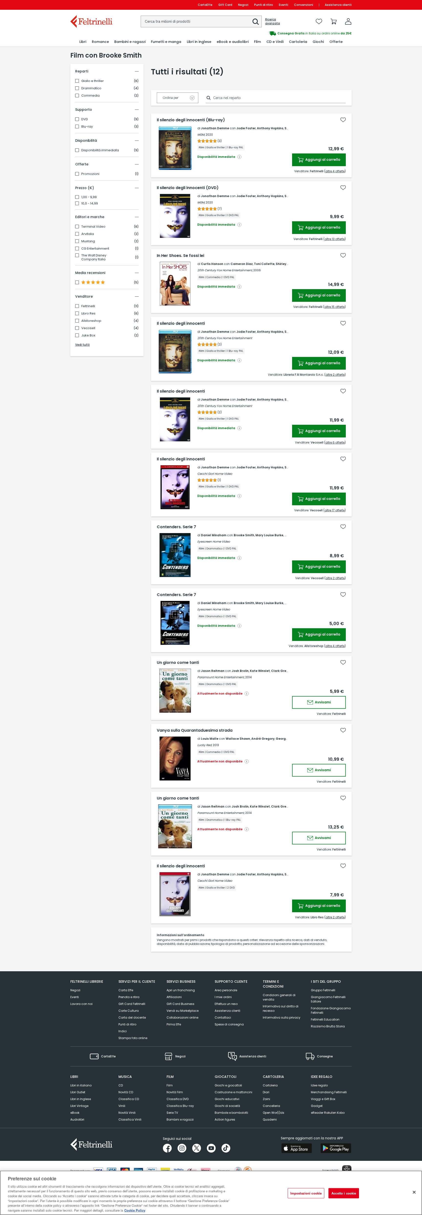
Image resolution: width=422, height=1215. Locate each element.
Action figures (225, 1119)
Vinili (121, 1106)
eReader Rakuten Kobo (328, 1113)
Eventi (283, 5)
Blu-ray (87, 127)
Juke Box (88, 335)
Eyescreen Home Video (213, 541)
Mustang (88, 241)
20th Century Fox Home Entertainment (224, 338)
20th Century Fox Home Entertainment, (225, 270)
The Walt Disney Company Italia (93, 257)
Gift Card (225, 5)
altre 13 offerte (335, 239)
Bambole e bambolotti (231, 1113)
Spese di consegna (229, 1024)
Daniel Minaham (213, 535)
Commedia (90, 96)
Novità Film (175, 1092)
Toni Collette (264, 264)
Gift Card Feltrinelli (131, 1004)
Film (170, 1085)
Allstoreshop (91, 321)
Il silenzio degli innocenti (181, 323)
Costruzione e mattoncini (233, 1092)
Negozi (243, 5)
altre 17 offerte (335, 510)
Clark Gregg (281, 671)
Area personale (226, 990)
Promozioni (90, 174)
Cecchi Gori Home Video (214, 474)
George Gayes (287, 739)
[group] (281, 33)
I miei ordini (223, 997)
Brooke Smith (244, 535)
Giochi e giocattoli (228, 1085)
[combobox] (201, 21)
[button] (256, 22)
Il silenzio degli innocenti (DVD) (188, 188)
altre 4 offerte (335, 171)
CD (120, 1085)
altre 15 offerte (334, 307)
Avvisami (322, 702)
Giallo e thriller (92, 81)
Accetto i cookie (343, 1193)
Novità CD (125, 1092)
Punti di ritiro (263, 5)
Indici (122, 1031)
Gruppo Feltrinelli (323, 990)
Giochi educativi (227, 1099)
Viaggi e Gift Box (323, 1099)
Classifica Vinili (129, 1119)
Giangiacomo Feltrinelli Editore (328, 999)
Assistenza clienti (338, 5)
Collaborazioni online (182, 1017)
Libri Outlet (77, 1092)
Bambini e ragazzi (180, 1119)
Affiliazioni (174, 997)
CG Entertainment (95, 249)
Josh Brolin (240, 671)
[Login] (348, 21)
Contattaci (223, 1017)
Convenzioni (303, 5)
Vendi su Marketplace (183, 1011)
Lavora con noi (81, 1004)
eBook (74, 1113)
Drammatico (91, 88)
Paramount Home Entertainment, (220, 677)
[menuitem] (83, 42)
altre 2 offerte (335, 375)
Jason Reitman (212, 671)
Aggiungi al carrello (322, 159)
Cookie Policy (134, 1210)
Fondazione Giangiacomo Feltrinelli (331, 1010)
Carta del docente (132, 1017)
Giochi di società (227, 1106)
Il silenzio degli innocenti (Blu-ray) (191, 120)
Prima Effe (174, 1024)
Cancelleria (271, 1106)
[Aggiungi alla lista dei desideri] (343, 120)
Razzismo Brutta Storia (328, 1026)
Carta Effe (125, 990)
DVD (84, 119)
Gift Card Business (180, 1004)
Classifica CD (128, 1099)
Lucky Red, (204, 745)
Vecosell (88, 328)
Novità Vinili (127, 1113)
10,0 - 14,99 (89, 203)
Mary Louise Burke (269, 535)
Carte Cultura (128, 1011)
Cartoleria (270, 1085)
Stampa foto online (132, 1038)
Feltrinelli (88, 306)
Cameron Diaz (242, 264)
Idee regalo (319, 1085)
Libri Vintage (79, 1106)
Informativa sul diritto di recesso (280, 1008)
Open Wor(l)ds (273, 1113)
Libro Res (88, 313)
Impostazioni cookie (306, 1193)
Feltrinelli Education (325, 1019)
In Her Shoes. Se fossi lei (180, 255)
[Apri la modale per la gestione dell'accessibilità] (347, 1170)
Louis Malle (209, 739)
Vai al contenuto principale (91, 5)
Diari (266, 1092)
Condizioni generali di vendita (279, 997)
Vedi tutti (82, 345)
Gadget (317, 1106)
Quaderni (270, 1119)
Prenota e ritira (128, 997)
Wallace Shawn (238, 739)
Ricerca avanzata (272, 21)
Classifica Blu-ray (180, 1106)
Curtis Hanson (212, 264)
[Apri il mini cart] (333, 21)
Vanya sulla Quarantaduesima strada (194, 730)
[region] (211, 1193)
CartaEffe (205, 5)
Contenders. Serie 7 (176, 527)
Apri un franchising (181, 990)
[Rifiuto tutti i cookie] (414, 1192)
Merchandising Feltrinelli (329, 1092)
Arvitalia (87, 234)
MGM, (201, 134)
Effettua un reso (226, 1004)
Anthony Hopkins (270, 128)
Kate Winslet (260, 671)
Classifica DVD (178, 1099)
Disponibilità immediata (100, 150)
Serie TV (172, 1113)
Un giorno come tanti (178, 662)
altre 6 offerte (335, 442)
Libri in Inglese (80, 1099)
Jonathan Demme (215, 128)
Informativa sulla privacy (281, 1017)
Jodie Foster (246, 128)
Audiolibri (77, 1119)
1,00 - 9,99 (89, 197)
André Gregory (262, 739)
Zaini (266, 1099)
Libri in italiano (81, 1085)
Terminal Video (93, 227)
